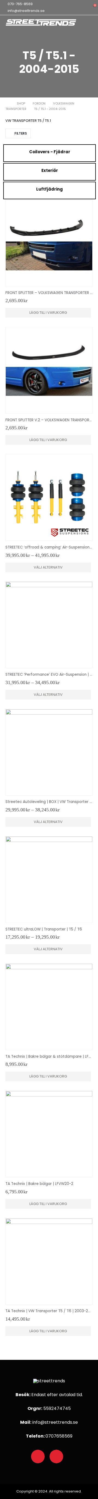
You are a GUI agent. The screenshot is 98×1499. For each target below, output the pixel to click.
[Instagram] (56, 1456)
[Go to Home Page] (7, 103)
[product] (49, 243)
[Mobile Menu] (92, 25)
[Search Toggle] (81, 7)
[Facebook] (38, 1456)
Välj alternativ (48, 567)
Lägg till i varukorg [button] (48, 312)
